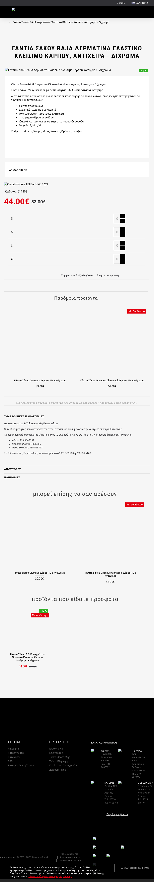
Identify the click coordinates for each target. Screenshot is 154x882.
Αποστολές (12, 469)
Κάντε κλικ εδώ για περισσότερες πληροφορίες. (50, 876)
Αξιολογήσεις (18, 170)
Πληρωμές (12, 477)
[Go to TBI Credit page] (26, 184)
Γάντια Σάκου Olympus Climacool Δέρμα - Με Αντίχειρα (112, 380)
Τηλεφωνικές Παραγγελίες (24, 416)
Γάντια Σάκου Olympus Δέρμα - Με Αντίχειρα (40, 380)
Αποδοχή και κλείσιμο (135, 868)
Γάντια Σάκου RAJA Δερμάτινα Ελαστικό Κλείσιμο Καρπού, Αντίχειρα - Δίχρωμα (27, 657)
